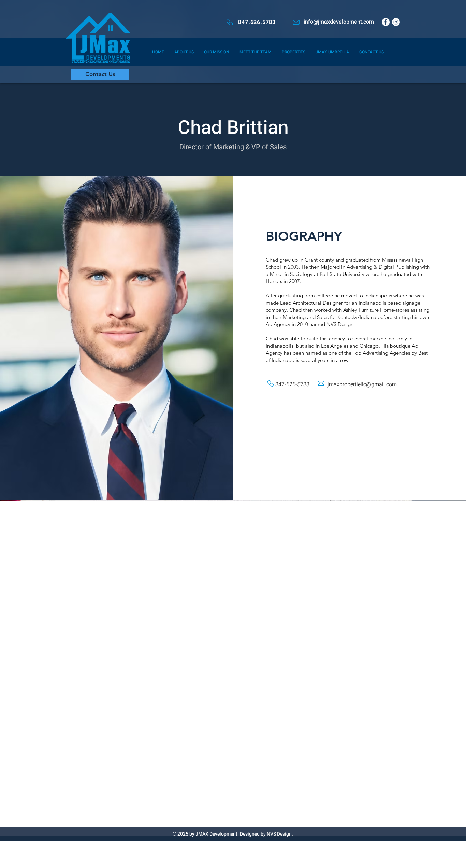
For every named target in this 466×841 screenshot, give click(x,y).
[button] (332, 52)
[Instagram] (396, 22)
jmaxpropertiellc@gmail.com (362, 384)
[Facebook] (386, 22)
